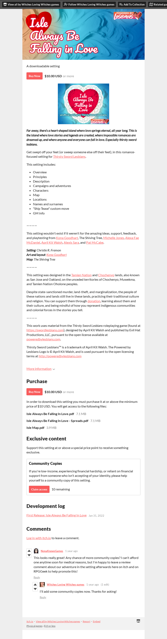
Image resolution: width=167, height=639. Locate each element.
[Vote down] (29, 555)
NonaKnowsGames (52, 551)
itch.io (29, 621)
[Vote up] (29, 551)
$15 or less (49, 625)
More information (39, 369)
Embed (96, 621)
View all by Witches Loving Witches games (58, 621)
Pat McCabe (94, 242)
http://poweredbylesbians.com (60, 356)
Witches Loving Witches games (65, 584)
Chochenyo (106, 275)
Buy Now (34, 76)
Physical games (34, 625)
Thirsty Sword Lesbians (69, 156)
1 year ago (71, 551)
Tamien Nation (81, 275)
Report (86, 621)
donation (94, 301)
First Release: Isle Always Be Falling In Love (56, 515)
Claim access (39, 489)
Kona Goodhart (67, 238)
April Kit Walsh (52, 242)
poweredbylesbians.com (43, 339)
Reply (37, 577)
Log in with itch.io (38, 538)
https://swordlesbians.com (45, 330)
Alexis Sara (71, 242)
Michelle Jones (113, 238)
